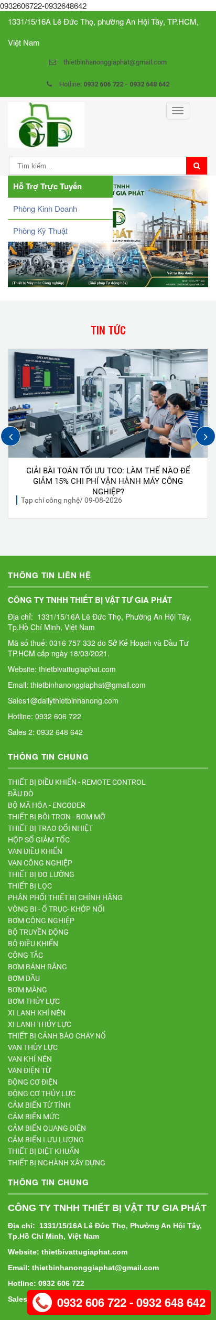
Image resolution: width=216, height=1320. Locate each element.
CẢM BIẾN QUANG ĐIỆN (47, 1128)
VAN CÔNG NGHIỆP (40, 863)
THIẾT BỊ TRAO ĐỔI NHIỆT (50, 828)
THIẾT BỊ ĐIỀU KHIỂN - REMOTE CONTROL (77, 782)
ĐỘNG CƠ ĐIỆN (33, 1082)
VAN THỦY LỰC (33, 1047)
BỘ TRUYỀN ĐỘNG (38, 932)
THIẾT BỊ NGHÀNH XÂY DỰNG (56, 1163)
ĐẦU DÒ (21, 793)
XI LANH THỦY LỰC (39, 1024)
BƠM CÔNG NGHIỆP (41, 920)
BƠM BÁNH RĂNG (37, 966)
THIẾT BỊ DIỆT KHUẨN (43, 1151)
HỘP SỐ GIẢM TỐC (39, 840)
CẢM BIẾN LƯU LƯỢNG (46, 1139)
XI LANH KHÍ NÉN (37, 1013)
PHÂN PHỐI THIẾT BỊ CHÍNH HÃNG (65, 897)
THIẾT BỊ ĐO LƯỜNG (41, 874)
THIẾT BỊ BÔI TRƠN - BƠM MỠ (56, 817)
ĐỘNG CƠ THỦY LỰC (41, 1093)
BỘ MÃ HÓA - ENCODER (46, 805)
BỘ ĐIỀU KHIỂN (33, 943)
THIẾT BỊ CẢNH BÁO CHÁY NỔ (57, 1036)
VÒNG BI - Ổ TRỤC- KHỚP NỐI (56, 909)
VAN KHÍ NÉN (30, 1059)
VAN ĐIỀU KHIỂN (35, 851)
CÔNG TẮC (25, 955)
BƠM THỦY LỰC (34, 1001)
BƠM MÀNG (27, 990)
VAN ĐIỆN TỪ (29, 1070)
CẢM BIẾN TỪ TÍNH (39, 1105)
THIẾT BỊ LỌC (30, 886)
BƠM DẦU (24, 978)
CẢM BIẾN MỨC (33, 1116)
